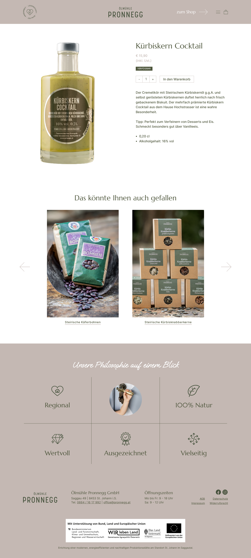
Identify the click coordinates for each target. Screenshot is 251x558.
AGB (202, 498)
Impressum (198, 503)
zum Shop (186, 12)
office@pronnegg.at (116, 502)
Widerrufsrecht (219, 503)
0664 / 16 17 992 (89, 502)
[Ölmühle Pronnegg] (30, 12)
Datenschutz (220, 498)
